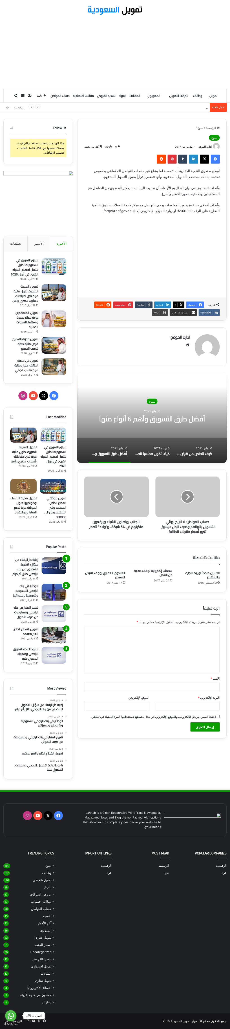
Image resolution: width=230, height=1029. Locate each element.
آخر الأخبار (44, 923)
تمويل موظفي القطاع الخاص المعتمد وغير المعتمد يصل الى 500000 (55, 507)
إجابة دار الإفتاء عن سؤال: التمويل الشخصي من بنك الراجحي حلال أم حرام (25, 567)
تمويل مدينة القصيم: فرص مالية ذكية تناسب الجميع (25, 343)
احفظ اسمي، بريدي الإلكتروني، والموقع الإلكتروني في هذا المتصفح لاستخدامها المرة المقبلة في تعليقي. (153, 717)
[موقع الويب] (187, 345)
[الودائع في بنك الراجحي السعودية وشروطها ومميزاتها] (54, 592)
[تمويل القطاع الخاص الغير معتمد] (54, 635)
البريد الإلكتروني (209, 697)
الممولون (154, 96)
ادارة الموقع (205, 146)
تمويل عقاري (43, 937)
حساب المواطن (60, 96)
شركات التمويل (178, 96)
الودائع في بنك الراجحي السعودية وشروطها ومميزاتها (25, 590)
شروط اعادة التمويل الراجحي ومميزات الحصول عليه (25, 653)
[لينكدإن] (193, 159)
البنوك (122, 96)
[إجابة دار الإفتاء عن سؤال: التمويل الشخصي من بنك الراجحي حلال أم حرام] (54, 565)
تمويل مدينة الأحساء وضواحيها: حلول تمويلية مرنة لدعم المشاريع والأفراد (23, 505)
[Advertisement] (115, 52)
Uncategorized (40, 952)
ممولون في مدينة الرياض (34, 995)
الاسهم (47, 916)
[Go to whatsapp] (10, 1015)
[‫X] (204, 159)
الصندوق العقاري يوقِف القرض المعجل (105, 575)
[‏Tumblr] (182, 159)
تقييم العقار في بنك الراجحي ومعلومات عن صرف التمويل (25, 612)
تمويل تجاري (43, 980)
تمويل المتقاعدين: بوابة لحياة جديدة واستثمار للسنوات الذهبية (169, 107)
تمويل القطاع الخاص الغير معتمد (25, 631)
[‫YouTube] (33, 395)
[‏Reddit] (161, 159)
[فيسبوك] (215, 159)
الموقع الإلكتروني (138, 697)
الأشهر (39, 243)
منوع (200, 128)
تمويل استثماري (41, 966)
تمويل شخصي (42, 880)
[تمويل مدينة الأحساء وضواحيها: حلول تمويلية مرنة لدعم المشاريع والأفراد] (23, 486)
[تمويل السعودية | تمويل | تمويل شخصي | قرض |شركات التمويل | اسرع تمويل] (115, 10)
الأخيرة (61, 243)
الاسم (215, 678)
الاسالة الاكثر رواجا (39, 988)
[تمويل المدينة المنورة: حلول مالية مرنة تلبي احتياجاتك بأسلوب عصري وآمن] (54, 292)
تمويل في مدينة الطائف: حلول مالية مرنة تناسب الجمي (26, 365)
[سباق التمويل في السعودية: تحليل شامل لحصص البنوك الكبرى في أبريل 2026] (54, 266)
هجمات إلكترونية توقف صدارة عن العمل (153, 573)
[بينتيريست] (172, 159)
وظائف (197, 96)
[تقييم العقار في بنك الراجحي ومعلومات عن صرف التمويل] (54, 613)
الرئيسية (19, 107)
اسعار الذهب (43, 945)
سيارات (46, 1002)
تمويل (213, 96)
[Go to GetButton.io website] (11, 1024)
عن (8, 107)
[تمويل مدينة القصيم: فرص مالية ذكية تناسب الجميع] (54, 345)
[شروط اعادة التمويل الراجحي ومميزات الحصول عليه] (54, 655)
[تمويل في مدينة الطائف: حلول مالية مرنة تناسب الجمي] (54, 366)
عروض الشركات (40, 894)
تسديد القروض (106, 96)
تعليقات (15, 243)
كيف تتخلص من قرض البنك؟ (152, 418)
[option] (152, 418)
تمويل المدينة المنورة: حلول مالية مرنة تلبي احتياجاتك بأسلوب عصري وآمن (25, 294)
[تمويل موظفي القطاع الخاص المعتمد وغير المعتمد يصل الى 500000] (53, 486)
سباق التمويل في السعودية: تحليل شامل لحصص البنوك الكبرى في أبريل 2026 (24, 267)
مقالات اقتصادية (83, 96)
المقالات (134, 96)
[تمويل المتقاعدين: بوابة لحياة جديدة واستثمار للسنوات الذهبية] (54, 318)
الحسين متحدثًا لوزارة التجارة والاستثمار (202, 575)
